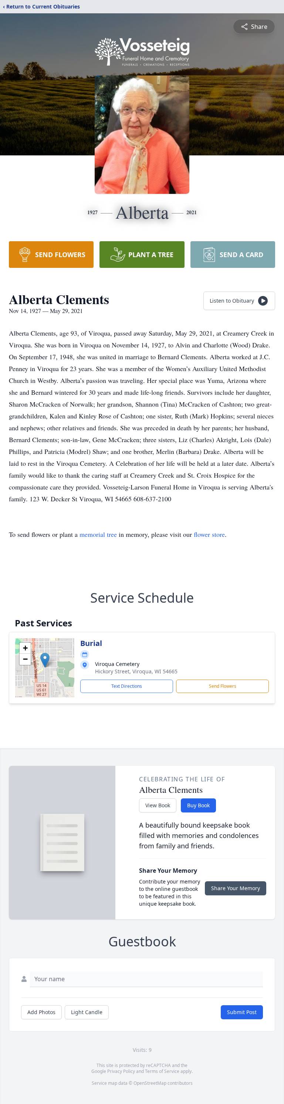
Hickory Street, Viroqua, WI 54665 (136, 671)
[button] (45, 660)
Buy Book (198, 805)
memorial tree (98, 534)
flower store (209, 534)
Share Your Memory (235, 888)
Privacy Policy (121, 1071)
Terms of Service (162, 1071)
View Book (157, 805)
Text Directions (126, 686)
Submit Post (242, 1012)
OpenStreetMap (149, 1083)
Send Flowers (222, 686)
